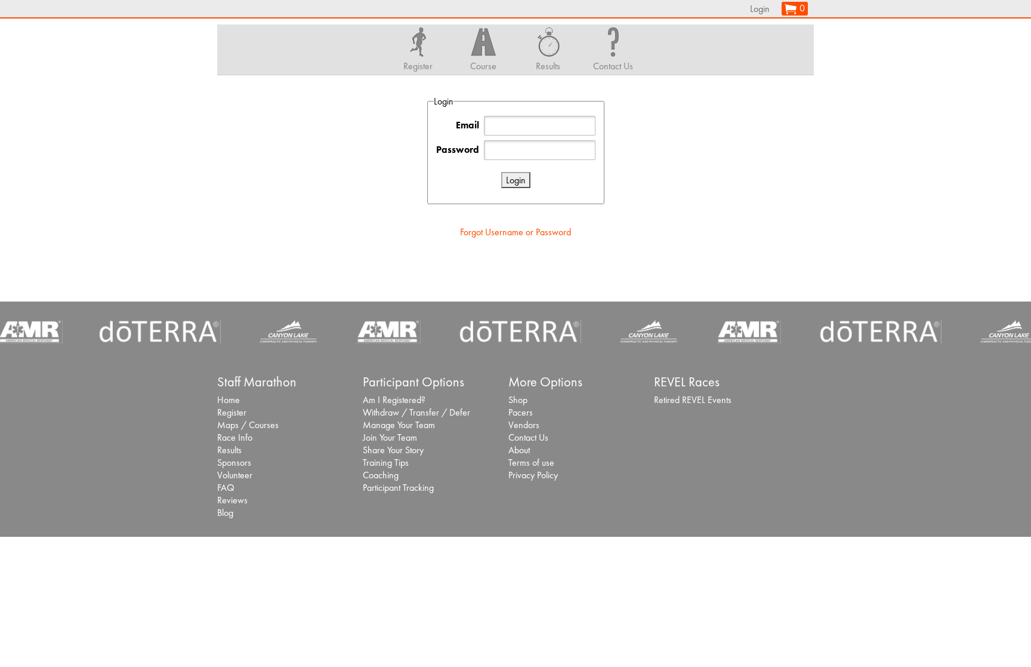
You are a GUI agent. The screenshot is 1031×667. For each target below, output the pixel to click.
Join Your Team (390, 437)
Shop (517, 400)
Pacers (520, 412)
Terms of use (531, 462)
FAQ (225, 487)
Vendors (523, 425)
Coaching (381, 475)
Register (231, 412)
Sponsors (234, 462)
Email (467, 125)
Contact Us (528, 437)
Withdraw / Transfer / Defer (416, 412)
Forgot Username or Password (515, 232)
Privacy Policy (533, 475)
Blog (225, 512)
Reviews (232, 500)
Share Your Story (393, 450)
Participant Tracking (398, 487)
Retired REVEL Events (692, 400)
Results (229, 450)
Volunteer (234, 475)
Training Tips (386, 462)
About (519, 450)
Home (228, 400)
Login (760, 8)
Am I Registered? (394, 400)
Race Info (234, 437)
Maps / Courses (248, 425)
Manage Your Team (399, 425)
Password (457, 149)
